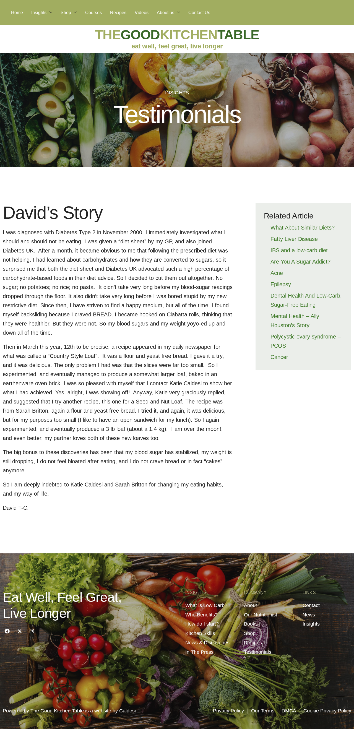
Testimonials (177, 114)
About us (165, 12)
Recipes (118, 12)
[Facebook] (7, 631)
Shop (66, 12)
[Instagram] (31, 631)
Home (17, 12)
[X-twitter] (19, 631)
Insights (38, 12)
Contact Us (199, 12)
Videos (142, 12)
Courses (93, 12)
